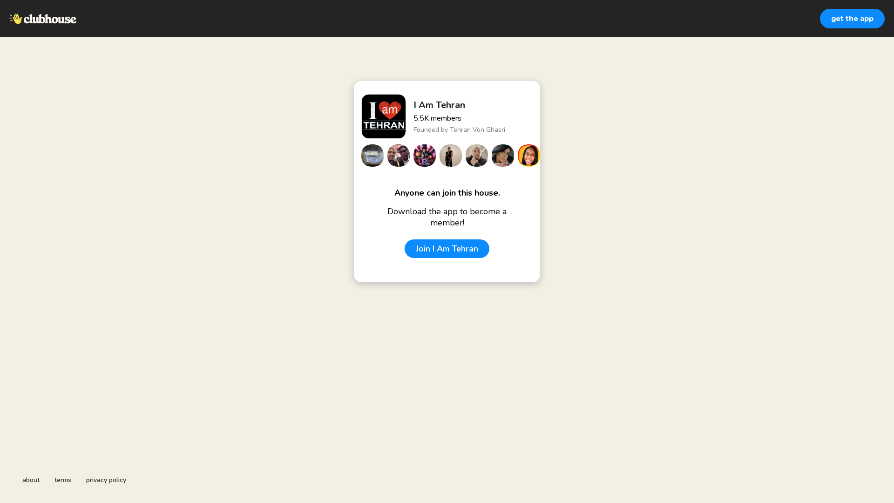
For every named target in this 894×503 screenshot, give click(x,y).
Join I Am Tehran (447, 248)
